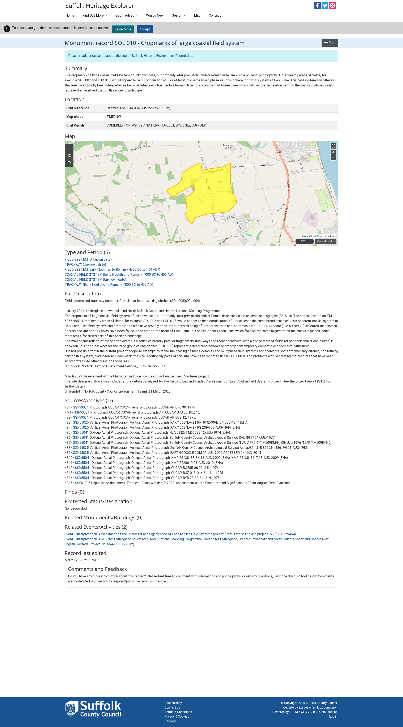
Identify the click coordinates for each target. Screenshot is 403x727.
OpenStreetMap (312, 236)
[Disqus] (201, 643)
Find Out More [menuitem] (94, 15)
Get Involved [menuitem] (125, 15)
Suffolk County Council (322, 703)
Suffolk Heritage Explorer (99, 5)
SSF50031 (81, 407)
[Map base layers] (69, 155)
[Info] (69, 163)
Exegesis (305, 707)
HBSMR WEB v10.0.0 (304, 712)
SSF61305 (82, 483)
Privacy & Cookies (177, 716)
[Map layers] (69, 148)
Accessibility (173, 703)
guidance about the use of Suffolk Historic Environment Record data (143, 56)
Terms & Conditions (178, 712)
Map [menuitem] (197, 15)
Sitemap (170, 721)
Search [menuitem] (177, 15)
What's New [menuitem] (155, 15)
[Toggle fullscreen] (333, 146)
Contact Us (172, 707)
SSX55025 (81, 422)
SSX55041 (81, 433)
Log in (333, 716)
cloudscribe (330, 712)
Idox (320, 707)
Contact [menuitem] (215, 15)
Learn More (123, 29)
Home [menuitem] (69, 15)
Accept (144, 29)
